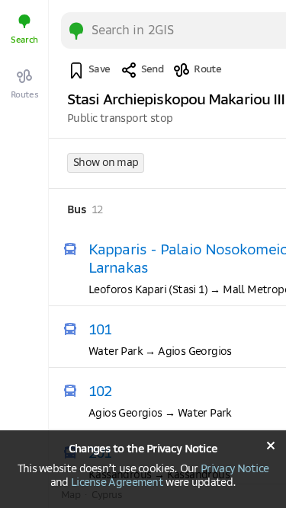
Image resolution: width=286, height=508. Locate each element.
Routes (25, 95)
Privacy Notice (234, 469)
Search (24, 40)
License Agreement (117, 483)
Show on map (105, 163)
